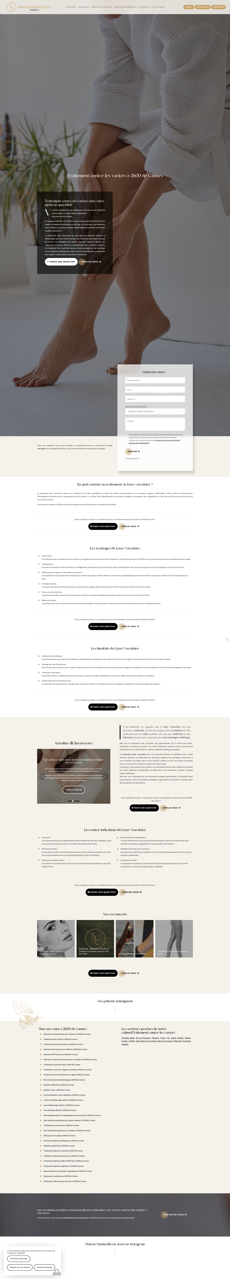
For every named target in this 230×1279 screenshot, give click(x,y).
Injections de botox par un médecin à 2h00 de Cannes (65, 1049)
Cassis (163, 1038)
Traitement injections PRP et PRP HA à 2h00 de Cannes (66, 1161)
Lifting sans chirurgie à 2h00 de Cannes (59, 1135)
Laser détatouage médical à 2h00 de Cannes (61, 1105)
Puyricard (187, 1041)
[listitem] (227, 639)
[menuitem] (71, 7)
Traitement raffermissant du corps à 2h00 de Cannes (64, 1181)
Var (168, 1038)
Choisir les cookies (44, 1267)
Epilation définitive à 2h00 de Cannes (58, 1085)
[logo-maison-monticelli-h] (29, 7)
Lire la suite (74, 789)
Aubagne (155, 1038)
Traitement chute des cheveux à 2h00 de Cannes (63, 1044)
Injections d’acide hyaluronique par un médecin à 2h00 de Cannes (70, 1059)
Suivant (105, 776)
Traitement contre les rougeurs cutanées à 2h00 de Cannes (67, 1069)
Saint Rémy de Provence (146, 1041)
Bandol (181, 1038)
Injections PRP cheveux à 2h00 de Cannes (60, 1054)
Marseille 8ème (128, 1038)
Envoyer (132, 451)
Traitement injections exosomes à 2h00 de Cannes (64, 1156)
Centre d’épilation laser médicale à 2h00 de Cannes (64, 1095)
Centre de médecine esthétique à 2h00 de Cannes (63, 1140)
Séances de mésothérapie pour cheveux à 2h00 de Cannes (67, 1034)
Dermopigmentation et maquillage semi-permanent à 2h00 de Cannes (72, 1115)
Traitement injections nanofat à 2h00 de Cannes (63, 1151)
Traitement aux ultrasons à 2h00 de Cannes (61, 1125)
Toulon (173, 1038)
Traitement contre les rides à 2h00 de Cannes (61, 1064)
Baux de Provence (165, 1041)
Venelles (124, 1044)
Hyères (188, 1038)
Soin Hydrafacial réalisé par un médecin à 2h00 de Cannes (67, 1130)
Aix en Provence (143, 1038)
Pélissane (178, 1041)
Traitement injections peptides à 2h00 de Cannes (63, 1166)
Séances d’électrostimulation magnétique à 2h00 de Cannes (67, 1171)
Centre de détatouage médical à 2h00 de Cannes (63, 1100)
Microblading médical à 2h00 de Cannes (59, 1110)
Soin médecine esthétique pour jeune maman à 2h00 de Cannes (69, 1120)
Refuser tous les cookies (20, 1267)
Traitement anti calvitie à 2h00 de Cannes (60, 1039)
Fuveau (124, 1041)
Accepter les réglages (19, 1258)
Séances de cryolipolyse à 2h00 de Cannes (60, 1176)
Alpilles (132, 1041)
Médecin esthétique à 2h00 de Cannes (59, 1145)
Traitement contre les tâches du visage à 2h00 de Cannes (66, 1074)
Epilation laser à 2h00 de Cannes (56, 1090)
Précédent (42, 776)
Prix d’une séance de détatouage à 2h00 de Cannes (64, 1080)
